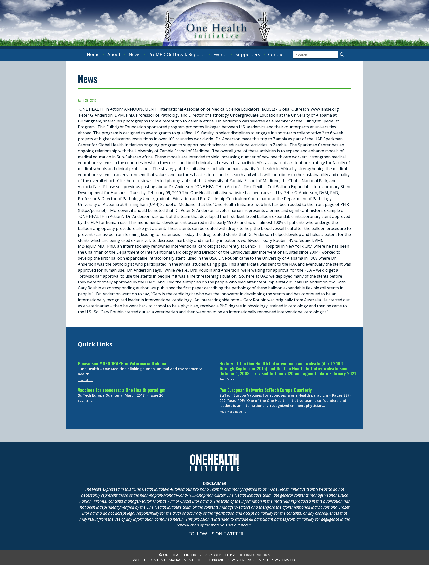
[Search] (342, 55)
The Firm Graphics (253, 554)
